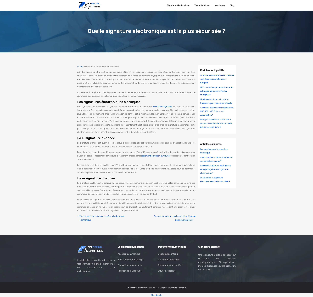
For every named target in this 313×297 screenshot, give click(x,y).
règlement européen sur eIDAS (155, 156)
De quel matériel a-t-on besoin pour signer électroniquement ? (173, 218)
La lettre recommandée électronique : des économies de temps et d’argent (217, 79)
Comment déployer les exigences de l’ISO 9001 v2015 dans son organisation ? (216, 111)
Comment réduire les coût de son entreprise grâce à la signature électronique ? (215, 169)
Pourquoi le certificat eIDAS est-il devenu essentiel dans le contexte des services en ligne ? (216, 123)
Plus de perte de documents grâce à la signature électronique (101, 218)
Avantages (219, 5)
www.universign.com (162, 106)
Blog (232, 5)
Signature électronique (178, 5)
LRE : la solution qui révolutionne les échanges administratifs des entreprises (216, 91)
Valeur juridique (202, 5)
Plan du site (156, 295)
